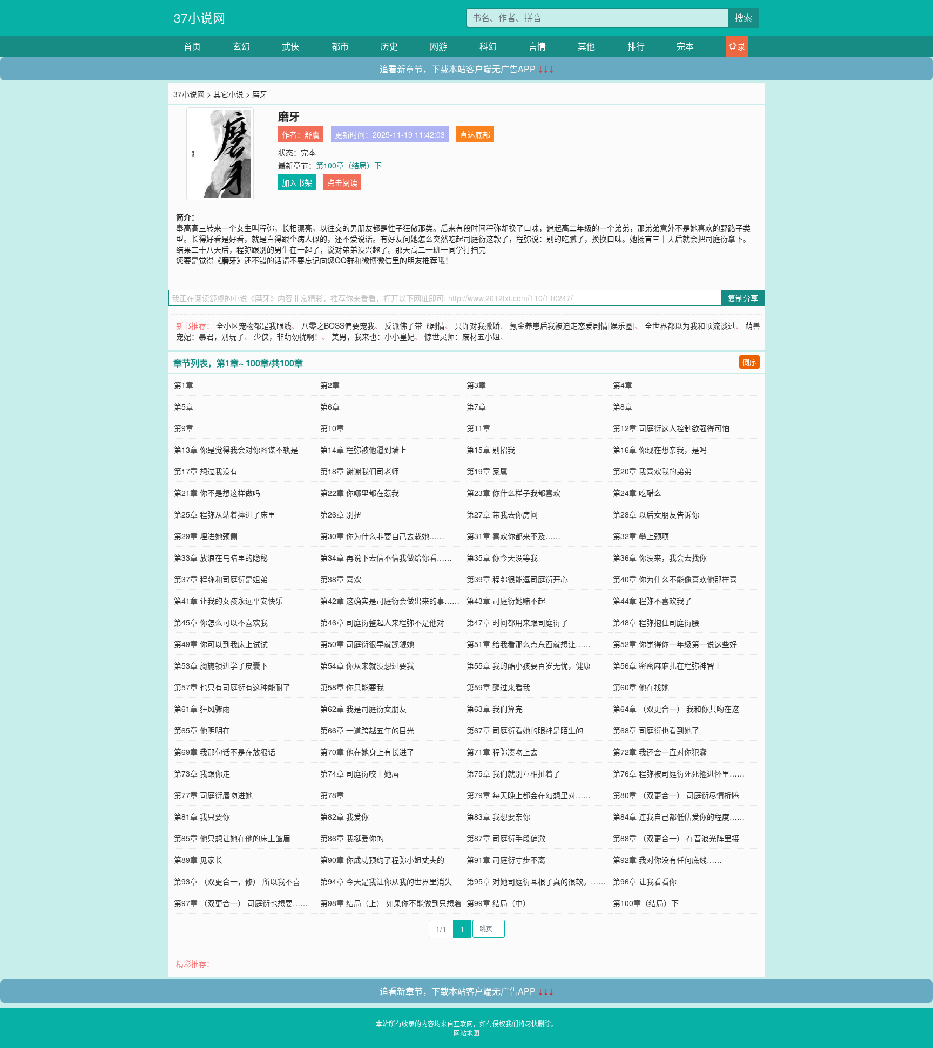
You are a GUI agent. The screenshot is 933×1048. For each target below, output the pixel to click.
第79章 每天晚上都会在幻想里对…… (528, 795)
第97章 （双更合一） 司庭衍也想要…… (241, 902)
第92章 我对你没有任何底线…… (667, 859)
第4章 (622, 384)
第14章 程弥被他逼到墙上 (363, 449)
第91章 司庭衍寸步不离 (505, 859)
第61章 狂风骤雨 (202, 708)
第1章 (183, 384)
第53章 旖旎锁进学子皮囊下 (221, 665)
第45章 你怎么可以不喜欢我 (221, 622)
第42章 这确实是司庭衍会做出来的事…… (389, 600)
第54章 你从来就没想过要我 (367, 665)
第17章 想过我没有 (206, 471)
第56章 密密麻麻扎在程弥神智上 (667, 665)
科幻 (488, 46)
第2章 (330, 384)
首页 (192, 46)
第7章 (476, 406)
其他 (586, 46)
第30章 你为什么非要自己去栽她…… (382, 535)
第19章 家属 (487, 471)
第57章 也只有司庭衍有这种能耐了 (232, 687)
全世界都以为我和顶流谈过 (690, 325)
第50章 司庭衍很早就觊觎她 (367, 643)
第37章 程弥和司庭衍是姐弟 (221, 579)
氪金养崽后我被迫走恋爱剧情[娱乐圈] (572, 325)
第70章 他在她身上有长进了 (367, 751)
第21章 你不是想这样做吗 (217, 492)
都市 (340, 46)
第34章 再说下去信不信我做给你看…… (386, 557)
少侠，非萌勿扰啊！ (288, 336)
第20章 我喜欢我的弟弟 (652, 471)
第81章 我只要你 (202, 816)
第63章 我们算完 (494, 708)
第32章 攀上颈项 (641, 535)
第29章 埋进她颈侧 (206, 535)
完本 (685, 46)
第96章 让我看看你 (645, 881)
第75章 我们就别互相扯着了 (513, 773)
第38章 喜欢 (340, 579)
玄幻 (241, 46)
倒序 (749, 362)
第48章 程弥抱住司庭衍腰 (656, 622)
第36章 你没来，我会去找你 (660, 557)
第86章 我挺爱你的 (352, 838)
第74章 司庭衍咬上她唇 (359, 773)
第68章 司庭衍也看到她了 (656, 730)
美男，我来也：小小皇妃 (373, 336)
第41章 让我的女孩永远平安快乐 (228, 600)
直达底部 (475, 134)
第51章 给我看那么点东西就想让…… (528, 643)
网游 (438, 46)
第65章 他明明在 (202, 730)
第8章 (622, 406)
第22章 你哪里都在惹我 (359, 492)
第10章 (332, 428)
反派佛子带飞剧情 (414, 325)
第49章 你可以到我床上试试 (221, 643)
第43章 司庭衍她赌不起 (505, 600)
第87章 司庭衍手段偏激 (505, 838)
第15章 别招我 (490, 449)
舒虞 (312, 134)
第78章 (332, 795)
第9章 (183, 428)
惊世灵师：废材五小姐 (462, 336)
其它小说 (228, 94)
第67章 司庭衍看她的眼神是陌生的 (524, 730)
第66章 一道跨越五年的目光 (367, 730)
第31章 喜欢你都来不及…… (513, 535)
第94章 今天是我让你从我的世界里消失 (386, 881)
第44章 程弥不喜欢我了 (652, 600)
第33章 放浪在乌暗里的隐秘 (221, 557)
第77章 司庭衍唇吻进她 (213, 795)
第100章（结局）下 (349, 165)
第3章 (476, 384)
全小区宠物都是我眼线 (254, 325)
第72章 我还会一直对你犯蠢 (660, 751)
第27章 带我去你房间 (502, 514)
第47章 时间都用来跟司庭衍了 (517, 622)
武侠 (290, 46)
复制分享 (743, 297)
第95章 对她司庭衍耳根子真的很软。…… (536, 881)
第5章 (183, 406)
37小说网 (199, 17)
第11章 (478, 428)
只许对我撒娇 (477, 325)
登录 (737, 46)
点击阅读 (342, 182)
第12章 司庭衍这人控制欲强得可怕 (671, 428)
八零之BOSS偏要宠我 (338, 325)
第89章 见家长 (198, 859)
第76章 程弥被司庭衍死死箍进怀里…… (679, 773)
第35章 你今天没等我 (502, 557)
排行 (636, 46)
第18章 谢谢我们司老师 (359, 471)
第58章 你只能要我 (352, 687)
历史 (389, 46)
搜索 (743, 17)
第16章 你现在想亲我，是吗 (660, 449)
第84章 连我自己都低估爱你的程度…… (679, 816)
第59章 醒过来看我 (498, 687)
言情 (537, 46)
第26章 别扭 (340, 514)
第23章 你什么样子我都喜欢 (513, 492)
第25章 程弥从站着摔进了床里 (224, 514)
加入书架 (297, 182)
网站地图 (466, 1032)
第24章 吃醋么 (637, 492)
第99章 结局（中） (498, 902)
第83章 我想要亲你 (498, 816)
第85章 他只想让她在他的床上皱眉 (232, 838)
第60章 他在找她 (641, 687)
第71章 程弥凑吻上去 (502, 751)
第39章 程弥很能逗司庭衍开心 (517, 579)
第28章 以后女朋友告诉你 (656, 514)
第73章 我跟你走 (202, 773)
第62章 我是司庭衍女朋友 (363, 708)
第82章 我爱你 (344, 816)
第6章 (330, 406)
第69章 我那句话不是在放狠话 (224, 751)
